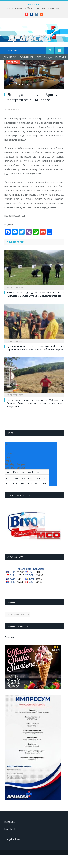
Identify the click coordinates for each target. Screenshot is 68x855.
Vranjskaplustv (12, 839)
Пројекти (10, 637)
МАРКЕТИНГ (10, 828)
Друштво (9, 57)
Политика (26, 57)
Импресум (10, 821)
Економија (44, 57)
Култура (60, 57)
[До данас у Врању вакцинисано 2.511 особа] (34, 74)
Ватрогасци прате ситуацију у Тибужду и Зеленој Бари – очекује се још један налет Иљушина (35, 403)
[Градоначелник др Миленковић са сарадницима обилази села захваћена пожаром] (34, 323)
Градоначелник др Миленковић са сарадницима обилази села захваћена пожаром (34, 8)
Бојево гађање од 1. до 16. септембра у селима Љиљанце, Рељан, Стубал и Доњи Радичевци (35, 294)
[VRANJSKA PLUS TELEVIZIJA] (34, 33)
